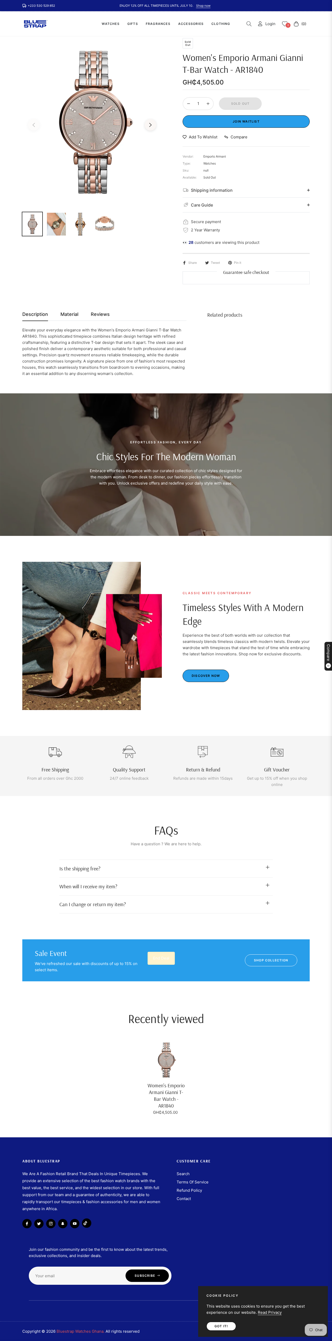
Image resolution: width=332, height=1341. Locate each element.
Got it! (221, 1326)
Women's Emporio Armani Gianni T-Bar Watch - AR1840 (166, 1095)
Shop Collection (271, 960)
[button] (249, 23)
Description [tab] (35, 314)
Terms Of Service (193, 1182)
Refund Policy (189, 1190)
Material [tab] (69, 314)
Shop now (203, 6)
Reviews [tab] (100, 314)
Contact (184, 1198)
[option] (92, 121)
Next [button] (150, 125)
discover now (206, 676)
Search (183, 1173)
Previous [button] (33, 125)
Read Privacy (270, 1312)
